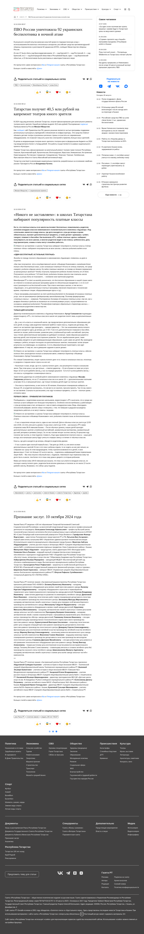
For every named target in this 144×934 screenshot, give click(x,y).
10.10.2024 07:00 (20, 209)
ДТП (101, 755)
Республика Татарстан (17, 847)
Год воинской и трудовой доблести (83, 775)
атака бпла (54, 85)
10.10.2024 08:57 (20, 24)
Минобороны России (40, 85)
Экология (73, 751)
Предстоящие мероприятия (107, 828)
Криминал (104, 758)
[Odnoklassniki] (75, 873)
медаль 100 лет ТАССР (49, 717)
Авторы (105, 880)
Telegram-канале (53, 65)
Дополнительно (105, 823)
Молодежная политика (79, 758)
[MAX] (126, 86)
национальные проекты (38, 190)
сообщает (20, 130)
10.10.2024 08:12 (20, 104)
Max (43, 65)
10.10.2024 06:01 (20, 511)
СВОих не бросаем (56, 755)
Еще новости (111, 195)
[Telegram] (87, 78)
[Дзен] (101, 86)
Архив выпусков (120, 880)
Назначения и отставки (14, 748)
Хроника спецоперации (58, 748)
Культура (105, 9)
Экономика (54, 9)
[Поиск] (129, 9)
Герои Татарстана (56, 751)
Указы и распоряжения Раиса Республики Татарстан (25, 828)
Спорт (116, 9)
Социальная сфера (77, 765)
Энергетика (30, 758)
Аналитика (9, 841)
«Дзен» (39, 68)
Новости (101, 92)
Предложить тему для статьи (22, 874)
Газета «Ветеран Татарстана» (74, 831)
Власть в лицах (102, 831)
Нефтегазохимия (33, 755)
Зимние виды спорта (13, 806)
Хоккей (8, 792)
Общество (76, 9)
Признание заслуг (12, 838)
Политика (40, 9)
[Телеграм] (109, 86)
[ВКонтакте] (83, 78)
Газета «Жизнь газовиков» (73, 828)
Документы (11, 823)
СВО (65, 9)
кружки (85, 493)
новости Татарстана (64, 493)
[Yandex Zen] (81, 873)
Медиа (131, 823)
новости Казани (49, 493)
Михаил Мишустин (21, 190)
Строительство (32, 765)
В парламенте (10, 755)
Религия (73, 762)
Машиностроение (33, 762)
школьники (37, 493)
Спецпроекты (70, 823)
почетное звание (33, 717)
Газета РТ (107, 872)
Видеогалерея (133, 831)
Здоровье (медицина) (78, 748)
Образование (75, 755)
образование (19, 493)
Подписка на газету (121, 877)
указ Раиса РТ (19, 717)
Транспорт (30, 768)
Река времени (10, 858)
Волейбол (9, 795)
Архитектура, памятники (129, 758)
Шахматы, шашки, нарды (15, 802)
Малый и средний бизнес (36, 775)
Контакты (105, 887)
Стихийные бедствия (108, 751)
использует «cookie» (43, 919)
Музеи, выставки (126, 751)
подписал (84, 124)
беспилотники (25, 85)
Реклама (105, 877)
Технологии (30, 772)
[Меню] (125, 9)
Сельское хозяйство (34, 748)
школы (28, 493)
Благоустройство (76, 772)
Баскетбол (9, 799)
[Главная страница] (24, 9)
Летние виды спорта (13, 809)
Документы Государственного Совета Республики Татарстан (28, 831)
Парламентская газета (71, 835)
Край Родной (10, 855)
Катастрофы (105, 748)
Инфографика (133, 835)
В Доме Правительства (14, 758)
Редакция (105, 884)
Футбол (8, 789)
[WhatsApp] (90, 78)
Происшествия (91, 9)
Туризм (29, 751)
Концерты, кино (126, 762)
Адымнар (77, 493)
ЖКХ (72, 768)
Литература (124, 755)
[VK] (60, 873)
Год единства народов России (82, 779)
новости (22, 17)
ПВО (16, 85)
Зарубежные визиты (13, 751)
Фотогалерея (133, 828)
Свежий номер (120, 884)
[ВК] (118, 86)
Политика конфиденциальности (126, 887)
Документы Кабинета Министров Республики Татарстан (26, 835)
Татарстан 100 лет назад (14, 851)
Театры (123, 748)
